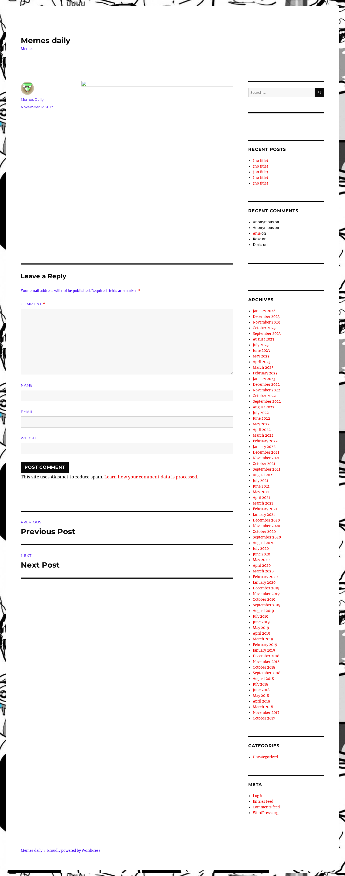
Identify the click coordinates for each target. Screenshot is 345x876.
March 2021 (263, 503)
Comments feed (266, 807)
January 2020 (264, 582)
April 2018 (261, 701)
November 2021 (266, 458)
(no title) (260, 160)
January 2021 (264, 514)
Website (30, 438)
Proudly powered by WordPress (74, 850)
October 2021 (264, 463)
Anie (257, 233)
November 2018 (266, 661)
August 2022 (263, 407)
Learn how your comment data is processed (150, 476)
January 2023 (264, 379)
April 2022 (262, 429)
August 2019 (263, 611)
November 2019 (266, 594)
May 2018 (261, 695)
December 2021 (266, 452)
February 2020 (265, 577)
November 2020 (266, 526)
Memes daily (45, 40)
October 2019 (264, 599)
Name (27, 385)
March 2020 (263, 571)
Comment (33, 304)
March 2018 (263, 707)
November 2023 (266, 322)
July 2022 (261, 413)
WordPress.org (265, 813)
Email (27, 411)
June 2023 (261, 350)
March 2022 (263, 435)
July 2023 (260, 345)
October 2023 (264, 328)
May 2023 (261, 356)
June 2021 (261, 486)
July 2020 (261, 548)
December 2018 (266, 656)
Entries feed (263, 801)
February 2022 (265, 441)
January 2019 (264, 650)
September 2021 (266, 469)
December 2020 (266, 520)
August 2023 (263, 339)
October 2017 (264, 718)
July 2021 (260, 480)
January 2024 (264, 311)
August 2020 (263, 543)
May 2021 (261, 492)
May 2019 (261, 627)
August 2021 (263, 475)
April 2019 (261, 633)
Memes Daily (32, 99)
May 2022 (261, 424)
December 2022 (266, 384)
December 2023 (266, 316)
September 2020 (267, 537)
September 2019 (267, 605)
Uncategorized (265, 757)
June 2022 (261, 418)
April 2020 (262, 565)
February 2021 (265, 509)
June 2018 (261, 690)
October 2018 (264, 667)
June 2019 (261, 622)
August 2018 (263, 678)
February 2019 (265, 644)
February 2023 (265, 373)
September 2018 (266, 673)
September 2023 (267, 333)
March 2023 (263, 367)
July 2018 (260, 684)
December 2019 (266, 588)
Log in (258, 796)
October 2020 (264, 531)
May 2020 (261, 560)
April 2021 (261, 497)
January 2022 (264, 446)
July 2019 (260, 616)
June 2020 (261, 554)
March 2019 (263, 639)
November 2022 (266, 390)
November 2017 (266, 712)
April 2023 (261, 362)
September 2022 (267, 401)
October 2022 (264, 396)
